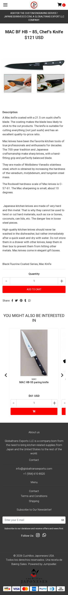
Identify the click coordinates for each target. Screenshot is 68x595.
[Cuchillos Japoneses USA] (34, 5)
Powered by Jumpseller (42, 564)
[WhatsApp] (44, 536)
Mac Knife (45, 264)
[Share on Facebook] (12, 300)
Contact (34, 491)
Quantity (34, 273)
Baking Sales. (19, 564)
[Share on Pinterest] (21, 300)
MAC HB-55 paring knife (34, 382)
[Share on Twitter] (16, 300)
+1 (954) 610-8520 (34, 473)
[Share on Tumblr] (25, 300)
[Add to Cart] (34, 411)
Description (9, 112)
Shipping (34, 501)
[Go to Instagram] (38, 536)
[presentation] (5, 375)
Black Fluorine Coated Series (20, 264)
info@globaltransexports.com (34, 468)
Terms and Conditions (34, 496)
